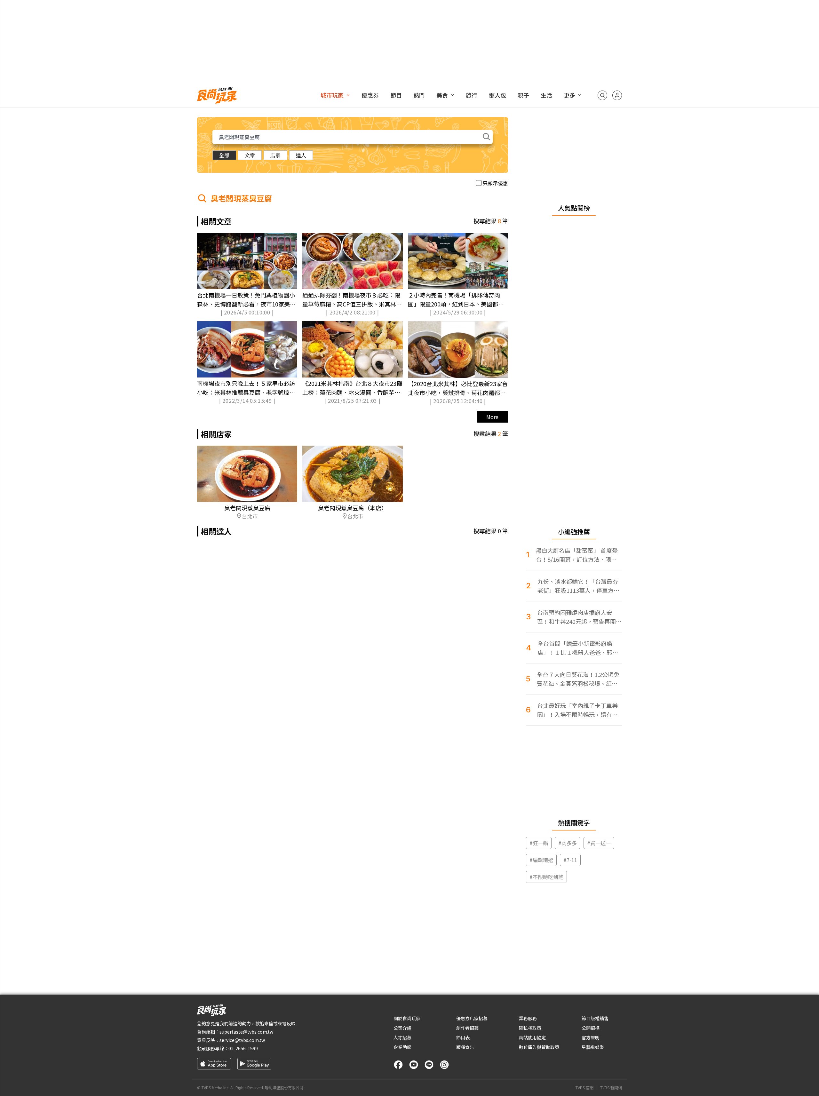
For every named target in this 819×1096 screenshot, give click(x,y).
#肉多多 (567, 843)
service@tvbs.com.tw (242, 1040)
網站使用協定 (532, 1037)
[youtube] (413, 1064)
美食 (442, 95)
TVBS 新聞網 (611, 1087)
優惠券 (370, 95)
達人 (301, 155)
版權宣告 (465, 1047)
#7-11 (570, 860)
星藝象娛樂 (593, 1047)
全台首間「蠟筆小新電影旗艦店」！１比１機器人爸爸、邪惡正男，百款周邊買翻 (577, 648)
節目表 (463, 1037)
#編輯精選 (541, 860)
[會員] (617, 95)
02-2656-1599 (243, 1048)
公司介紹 (402, 1028)
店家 (275, 155)
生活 (546, 95)
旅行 (471, 95)
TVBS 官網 (584, 1087)
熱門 (419, 95)
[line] (429, 1064)
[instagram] (444, 1064)
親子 (523, 95)
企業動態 (402, 1047)
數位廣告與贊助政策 (539, 1047)
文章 (250, 155)
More (492, 417)
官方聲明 (591, 1037)
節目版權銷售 (595, 1018)
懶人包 (497, 95)
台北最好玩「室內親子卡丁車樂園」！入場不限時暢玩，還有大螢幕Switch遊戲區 (577, 710)
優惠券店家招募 (472, 1018)
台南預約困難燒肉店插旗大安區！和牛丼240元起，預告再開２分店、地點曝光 (579, 617)
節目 (396, 95)
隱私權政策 (530, 1028)
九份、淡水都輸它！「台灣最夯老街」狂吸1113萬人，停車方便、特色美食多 (577, 586)
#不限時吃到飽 (546, 877)
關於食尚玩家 (407, 1018)
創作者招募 (467, 1028)
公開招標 (591, 1028)
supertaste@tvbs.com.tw (246, 1031)
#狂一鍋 (538, 843)
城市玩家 (332, 95)
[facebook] (398, 1064)
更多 (569, 95)
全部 (224, 155)
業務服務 (528, 1018)
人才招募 (402, 1037)
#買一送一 (599, 843)
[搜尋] (602, 95)
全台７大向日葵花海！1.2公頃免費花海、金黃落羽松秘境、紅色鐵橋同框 (578, 679)
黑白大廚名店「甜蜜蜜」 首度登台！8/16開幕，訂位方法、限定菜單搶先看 (577, 555)
